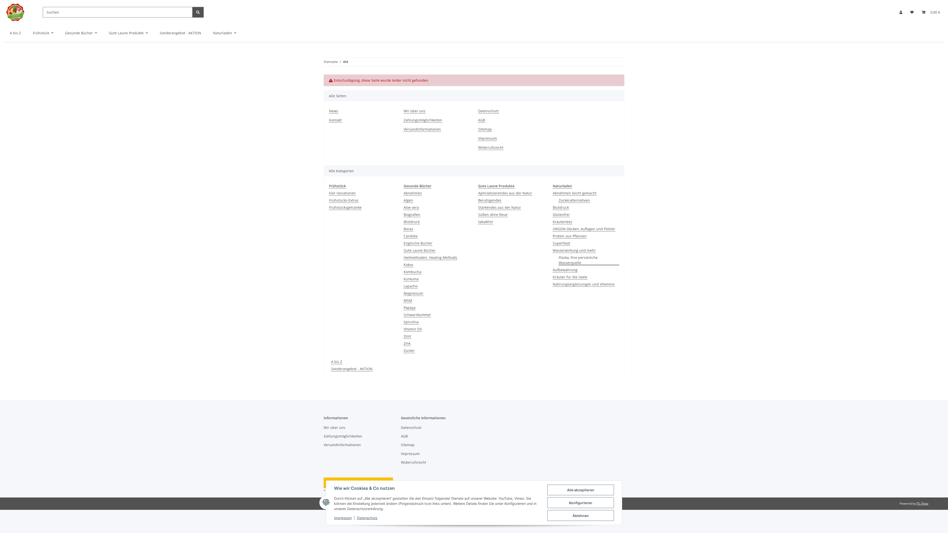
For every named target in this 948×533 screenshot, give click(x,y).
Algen (408, 200)
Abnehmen (413, 193)
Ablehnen (581, 516)
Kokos (408, 264)
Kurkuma (411, 279)
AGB (481, 120)
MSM (408, 300)
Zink (407, 343)
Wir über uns (414, 111)
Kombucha (412, 271)
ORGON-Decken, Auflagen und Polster (584, 229)
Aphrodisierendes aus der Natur (505, 193)
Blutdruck (412, 221)
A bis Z (336, 361)
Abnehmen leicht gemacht (574, 193)
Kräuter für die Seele (570, 277)
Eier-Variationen (342, 193)
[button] (900, 12)
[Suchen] (198, 12)
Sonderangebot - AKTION (352, 368)
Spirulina (411, 322)
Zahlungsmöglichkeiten (423, 120)
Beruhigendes (489, 200)
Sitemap (485, 129)
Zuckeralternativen (574, 200)
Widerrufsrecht (490, 147)
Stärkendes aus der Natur (499, 207)
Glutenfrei (561, 214)
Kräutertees (562, 221)
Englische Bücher (418, 243)
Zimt (407, 336)
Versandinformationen (422, 129)
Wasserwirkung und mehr (574, 250)
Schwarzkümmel (417, 314)
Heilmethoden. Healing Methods (430, 257)
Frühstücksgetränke (345, 207)
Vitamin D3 (413, 329)
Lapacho (410, 286)
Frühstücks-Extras (343, 200)
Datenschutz (367, 518)
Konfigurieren (580, 503)
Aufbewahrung (565, 269)
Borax (408, 229)
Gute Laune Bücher (419, 250)
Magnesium (413, 293)
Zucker (409, 350)
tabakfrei (485, 221)
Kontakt (335, 120)
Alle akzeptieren (580, 490)
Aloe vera (411, 207)
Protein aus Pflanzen (570, 236)
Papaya (409, 307)
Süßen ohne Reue (493, 214)
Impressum (343, 518)
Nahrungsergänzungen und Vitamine (583, 284)
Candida (410, 236)
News (333, 111)
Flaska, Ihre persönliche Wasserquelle (578, 260)
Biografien (412, 214)
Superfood (561, 243)
